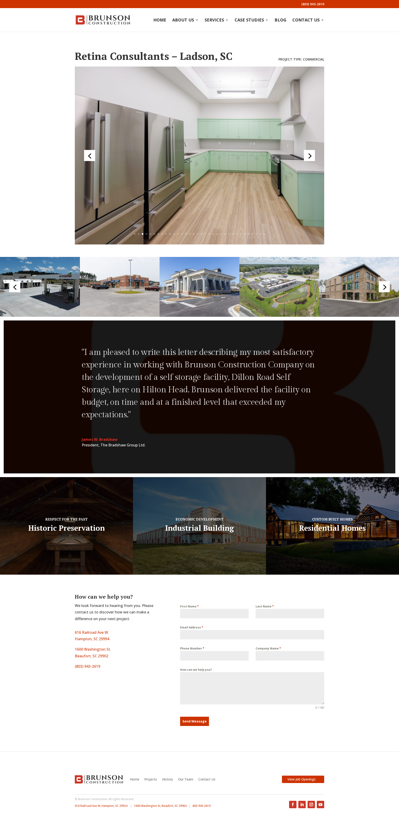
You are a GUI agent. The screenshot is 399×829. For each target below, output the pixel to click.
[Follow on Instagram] (311, 804)
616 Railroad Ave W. (92, 632)
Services (214, 20)
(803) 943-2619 (312, 4)
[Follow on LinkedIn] (302, 804)
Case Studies (249, 20)
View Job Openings (301, 779)
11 (174, 234)
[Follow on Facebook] (292, 804)
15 (189, 234)
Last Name (265, 606)
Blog (280, 20)
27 (237, 234)
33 (260, 234)
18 (201, 234)
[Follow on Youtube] (320, 804)
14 (186, 234)
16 (193, 234)
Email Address (191, 627)
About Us (183, 20)
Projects (150, 779)
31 (252, 234)
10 (170, 234)
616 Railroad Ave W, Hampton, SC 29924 (101, 806)
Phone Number (192, 648)
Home (159, 20)
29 (244, 234)
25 (229, 234)
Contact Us (306, 20)
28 (241, 234)
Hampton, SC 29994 (92, 638)
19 (205, 234)
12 (178, 234)
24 (225, 234)
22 (217, 234)
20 (209, 234)
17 (197, 234)
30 (248, 234)
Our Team (185, 779)
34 (264, 234)
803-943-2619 (202, 806)
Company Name (268, 648)
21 (213, 234)
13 (182, 234)
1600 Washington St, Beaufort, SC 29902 (160, 806)
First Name (189, 606)
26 (233, 234)
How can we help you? (196, 670)
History (167, 779)
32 (256, 234)
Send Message (194, 721)
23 (221, 234)
